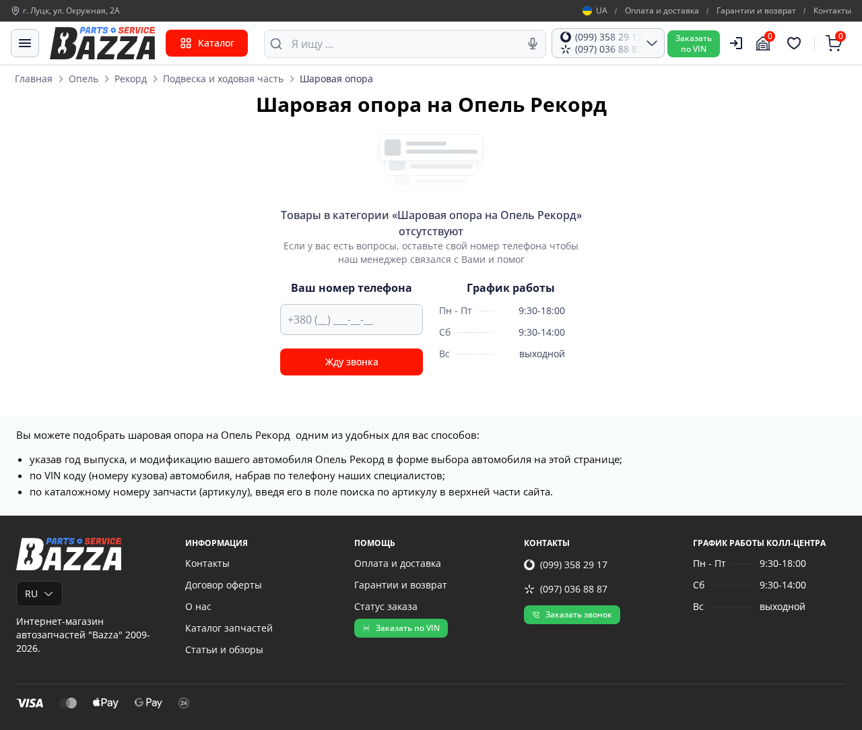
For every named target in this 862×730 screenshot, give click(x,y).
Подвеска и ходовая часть (223, 78)
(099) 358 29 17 (573, 564)
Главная (34, 78)
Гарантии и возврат (756, 10)
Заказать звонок (578, 614)
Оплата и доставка (662, 10)
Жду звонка (351, 361)
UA (601, 10)
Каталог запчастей (229, 627)
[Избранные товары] (796, 43)
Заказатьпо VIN (693, 43)
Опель (83, 78)
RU (31, 593)
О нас (198, 606)
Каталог (216, 42)
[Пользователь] (736, 43)
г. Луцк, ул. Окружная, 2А (71, 10)
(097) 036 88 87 (573, 588)
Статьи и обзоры (224, 649)
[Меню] (25, 43)
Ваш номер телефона (351, 287)
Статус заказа (386, 606)
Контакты (832, 10)
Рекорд (130, 78)
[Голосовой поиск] (532, 44)
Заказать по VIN (408, 628)
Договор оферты (223, 584)
